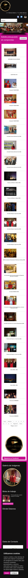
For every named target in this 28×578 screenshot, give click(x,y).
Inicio (5, 421)
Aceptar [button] (7, 573)
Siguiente (15, 423)
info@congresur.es (8, 504)
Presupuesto (23, 38)
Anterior (10, 421)
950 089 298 (24, 14)
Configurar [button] (14, 573)
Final (21, 423)
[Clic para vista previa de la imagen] (14, 52)
